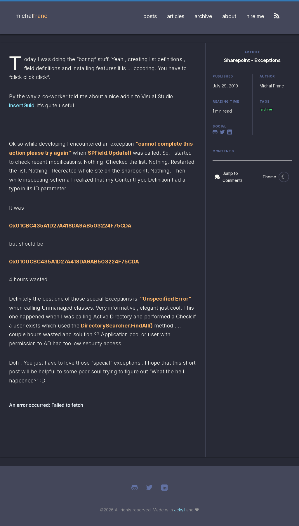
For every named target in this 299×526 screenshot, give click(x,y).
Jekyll (179, 509)
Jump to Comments (232, 177)
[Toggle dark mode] (284, 177)
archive (266, 109)
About (229, 16)
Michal (31, 15)
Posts (150, 16)
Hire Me (255, 16)
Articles (175, 16)
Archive (203, 16)
